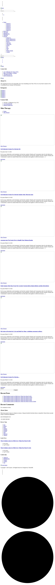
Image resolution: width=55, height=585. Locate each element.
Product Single (9, 50)
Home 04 (8, 27)
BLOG (8, 41)
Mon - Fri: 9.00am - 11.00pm (10, 73)
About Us (8, 37)
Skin (4, 432)
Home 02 (8, 24)
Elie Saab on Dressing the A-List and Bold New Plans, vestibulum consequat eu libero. (21, 331)
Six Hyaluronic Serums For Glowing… (10, 377)
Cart (7, 49)
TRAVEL (5, 35)
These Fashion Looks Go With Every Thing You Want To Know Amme (19, 401)
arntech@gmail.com (8, 105)
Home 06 (8, 30)
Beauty (5, 426)
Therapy (5, 435)
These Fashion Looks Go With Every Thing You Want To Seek (17, 397)
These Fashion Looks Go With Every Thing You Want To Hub (17, 400)
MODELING (6, 33)
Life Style (5, 32)
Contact (8, 52)
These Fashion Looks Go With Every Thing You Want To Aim (17, 398)
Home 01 (8, 23)
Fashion (5, 428)
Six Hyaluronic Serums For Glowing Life (10, 149)
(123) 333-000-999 (7, 103)
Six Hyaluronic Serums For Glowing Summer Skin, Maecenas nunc (17, 194)
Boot (4, 427)
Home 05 (8, 28)
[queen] (2, 8)
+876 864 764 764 (7, 74)
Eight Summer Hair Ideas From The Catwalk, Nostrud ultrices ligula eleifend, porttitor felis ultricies (25, 285)
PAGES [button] (5, 36)
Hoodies (5, 430)
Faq (7, 46)
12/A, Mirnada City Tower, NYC (11, 71)
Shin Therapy (6, 112)
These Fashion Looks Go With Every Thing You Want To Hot (17, 396)
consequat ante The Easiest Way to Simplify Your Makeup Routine (17, 240)
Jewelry (5, 431)
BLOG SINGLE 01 (10, 39)
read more (3, 159)
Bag (4, 424)
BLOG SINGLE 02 (10, 40)
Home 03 (8, 26)
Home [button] (4, 22)
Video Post (8, 44)
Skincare (5, 434)
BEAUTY (5, 31)
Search (7, 45)
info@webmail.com (7, 75)
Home (5, 111)
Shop (7, 48)
